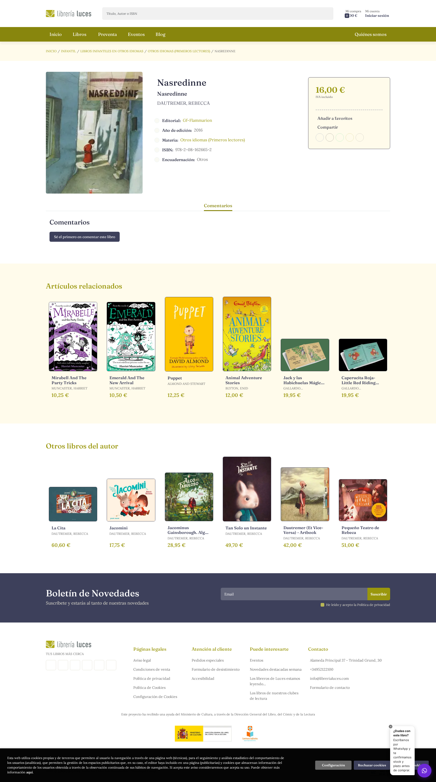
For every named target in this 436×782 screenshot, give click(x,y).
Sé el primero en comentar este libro (84, 236)
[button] (353, 13)
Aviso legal (142, 660)
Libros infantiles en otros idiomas (111, 51)
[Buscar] (326, 13)
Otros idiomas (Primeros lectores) (179, 51)
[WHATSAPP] (111, 665)
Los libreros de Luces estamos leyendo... (275, 681)
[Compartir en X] (330, 137)
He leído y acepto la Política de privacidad (358, 605)
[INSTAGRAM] (63, 665)
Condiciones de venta (151, 669)
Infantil (68, 51)
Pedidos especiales (208, 660)
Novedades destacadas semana (276, 669)
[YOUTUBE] (99, 665)
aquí (29, 772)
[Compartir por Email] (350, 137)
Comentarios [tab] (218, 205)
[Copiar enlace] (360, 137)
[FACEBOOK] (51, 665)
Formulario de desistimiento (216, 669)
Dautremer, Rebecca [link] (183, 103)
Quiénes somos (370, 34)
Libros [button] (79, 34)
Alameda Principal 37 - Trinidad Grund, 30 (346, 660)
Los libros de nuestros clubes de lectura (274, 696)
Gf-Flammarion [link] (197, 120)
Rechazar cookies (372, 765)
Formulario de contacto (330, 687)
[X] (75, 665)
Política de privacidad (151, 678)
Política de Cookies (149, 687)
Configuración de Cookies (155, 696)
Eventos (256, 660)
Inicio (51, 51)
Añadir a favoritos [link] (334, 118)
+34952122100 (321, 669)
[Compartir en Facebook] (320, 137)
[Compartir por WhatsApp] (340, 137)
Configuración (333, 765)
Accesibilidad (203, 678)
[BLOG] (87, 665)
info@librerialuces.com (329, 678)
